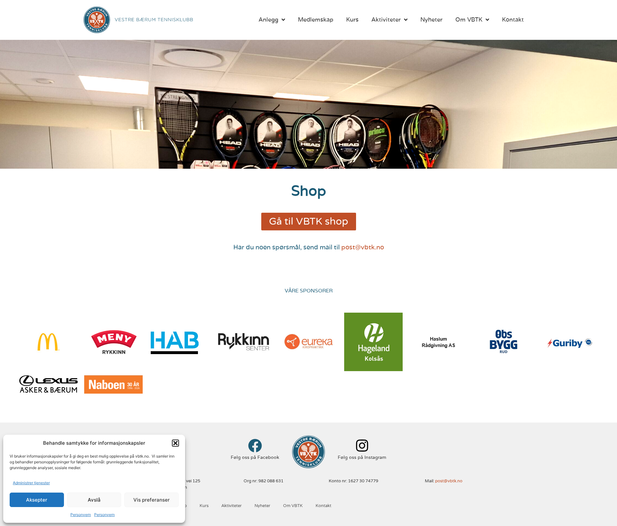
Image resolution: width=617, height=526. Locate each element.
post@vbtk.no (362, 247)
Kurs (352, 19)
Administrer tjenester (31, 482)
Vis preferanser (151, 500)
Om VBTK (468, 19)
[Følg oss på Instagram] (362, 445)
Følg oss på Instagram (362, 457)
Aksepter (36, 500)
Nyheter (431, 19)
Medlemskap (315, 19)
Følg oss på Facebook (255, 457)
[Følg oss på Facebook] (255, 445)
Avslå (94, 500)
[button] (175, 443)
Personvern (80, 514)
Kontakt (513, 19)
